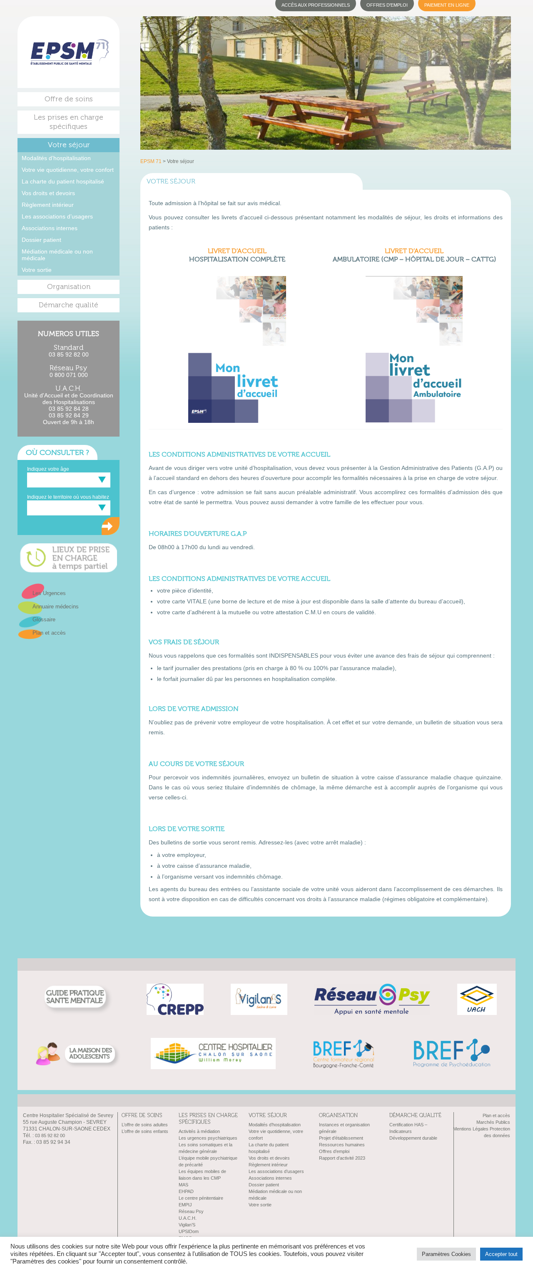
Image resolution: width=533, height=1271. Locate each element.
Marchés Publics (493, 1122)
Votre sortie (37, 269)
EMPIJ (185, 1204)
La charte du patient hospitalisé (63, 181)
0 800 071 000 (69, 375)
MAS (183, 1184)
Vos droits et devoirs (48, 193)
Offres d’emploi (334, 1151)
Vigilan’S (187, 1224)
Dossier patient (41, 239)
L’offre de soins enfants (145, 1131)
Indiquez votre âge (48, 469)
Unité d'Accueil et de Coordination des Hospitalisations (68, 398)
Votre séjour (68, 145)
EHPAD (186, 1191)
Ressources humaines (342, 1144)
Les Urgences (49, 593)
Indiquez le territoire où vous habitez (68, 497)
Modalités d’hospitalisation (56, 158)
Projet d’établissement (341, 1137)
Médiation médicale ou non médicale (57, 254)
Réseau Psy (191, 1211)
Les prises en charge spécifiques (68, 122)
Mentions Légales (470, 1128)
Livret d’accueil (237, 251)
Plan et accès (49, 633)
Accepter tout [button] (501, 1254)
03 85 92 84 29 (69, 415)
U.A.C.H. (188, 1218)
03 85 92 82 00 (69, 354)
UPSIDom (189, 1231)
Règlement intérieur (48, 204)
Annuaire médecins (55, 606)
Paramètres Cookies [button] (446, 1254)
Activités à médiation (199, 1131)
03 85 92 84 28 (69, 408)
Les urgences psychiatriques (208, 1137)
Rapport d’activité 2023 (342, 1157)
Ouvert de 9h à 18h (68, 422)
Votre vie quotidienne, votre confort (68, 169)
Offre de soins (69, 99)
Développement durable (413, 1137)
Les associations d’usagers (57, 216)
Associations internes (49, 228)
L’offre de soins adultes (145, 1124)
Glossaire (43, 619)
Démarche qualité (68, 305)
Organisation (68, 287)
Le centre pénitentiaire (201, 1198)
